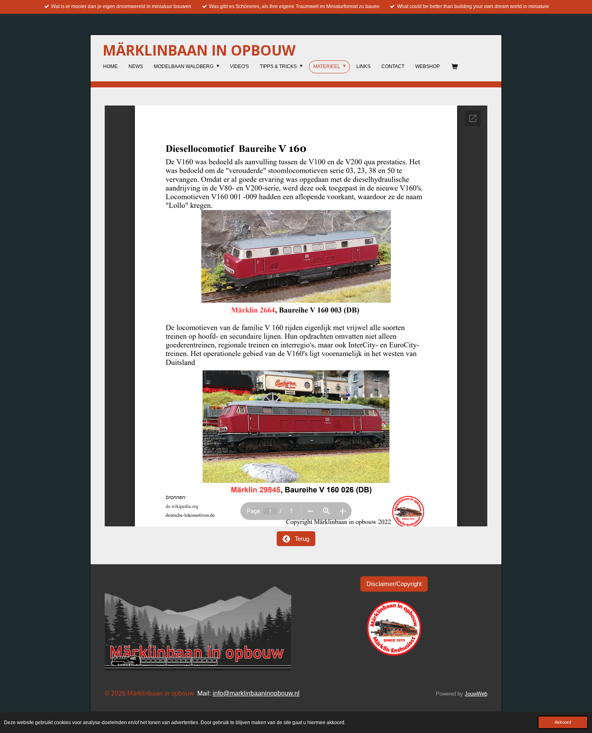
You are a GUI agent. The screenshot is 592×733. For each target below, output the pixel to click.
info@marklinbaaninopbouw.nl (256, 693)
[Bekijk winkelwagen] (454, 66)
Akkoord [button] (563, 722)
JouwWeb (476, 694)
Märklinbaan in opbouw (199, 50)
